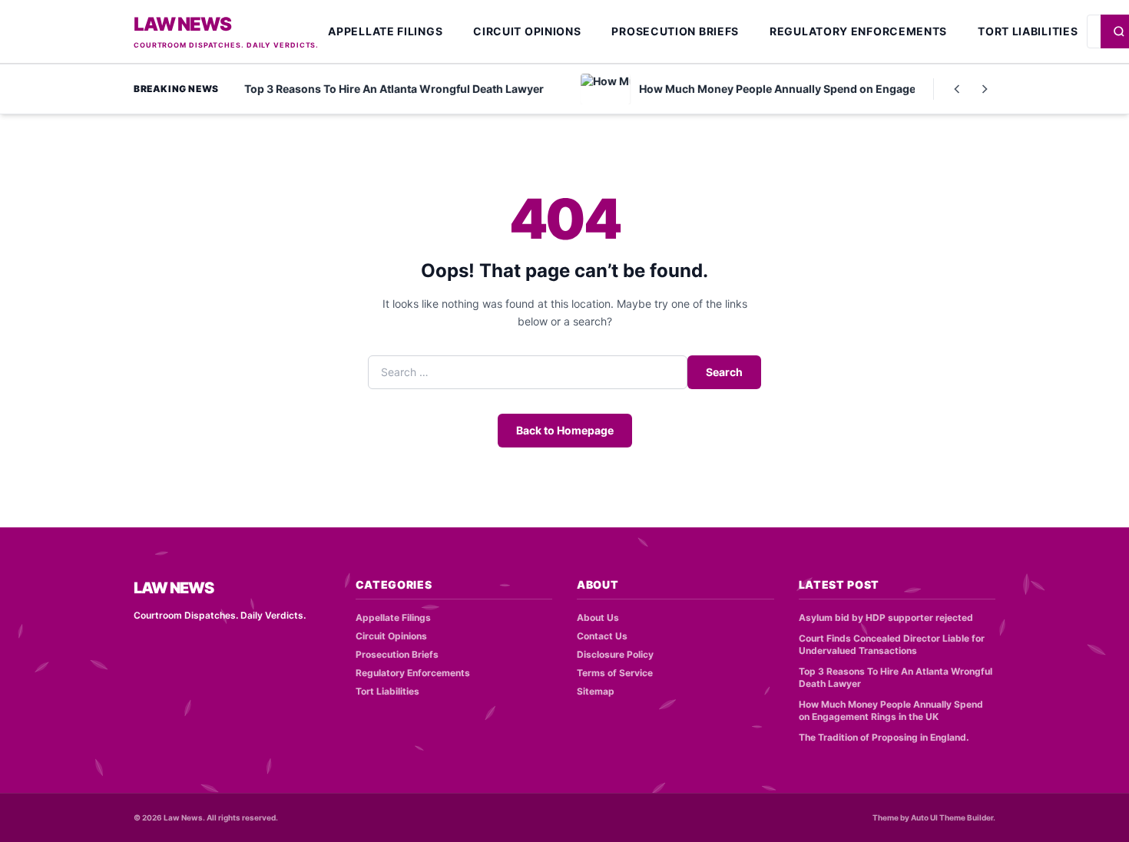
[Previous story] (957, 89)
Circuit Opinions (527, 31)
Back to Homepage (565, 430)
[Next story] (984, 89)
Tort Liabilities (1028, 31)
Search (724, 371)
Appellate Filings (385, 31)
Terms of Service (615, 673)
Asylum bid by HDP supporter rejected (886, 617)
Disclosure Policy (615, 654)
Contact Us (602, 636)
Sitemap (595, 691)
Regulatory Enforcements (858, 31)
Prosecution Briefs (675, 31)
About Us (598, 617)
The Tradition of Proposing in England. (884, 737)
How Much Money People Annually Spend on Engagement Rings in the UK (891, 710)
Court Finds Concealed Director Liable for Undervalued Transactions (892, 644)
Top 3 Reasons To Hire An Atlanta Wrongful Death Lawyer (895, 677)
